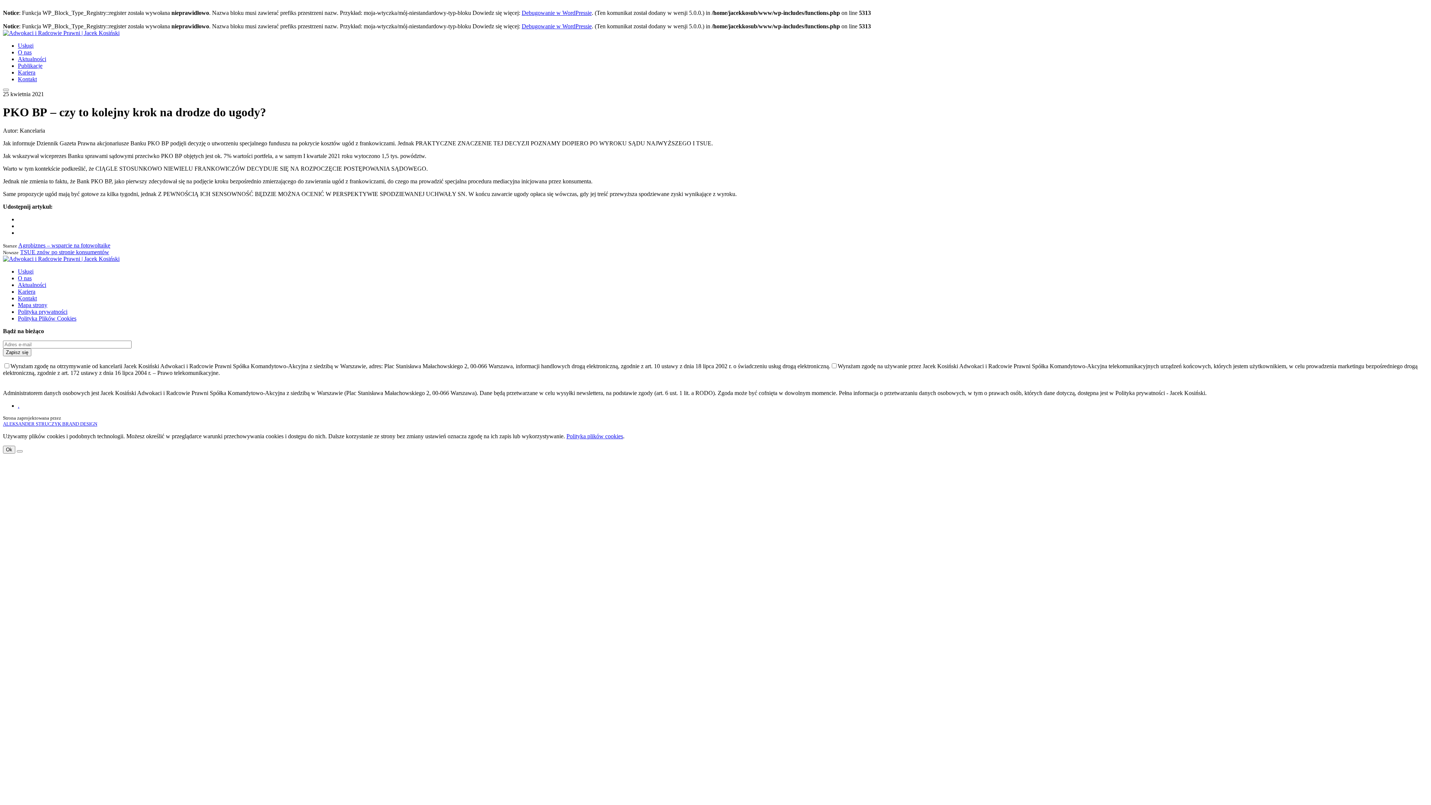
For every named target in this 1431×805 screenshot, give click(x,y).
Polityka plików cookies (594, 436)
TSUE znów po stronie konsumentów (64, 252)
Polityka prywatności (42, 312)
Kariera (26, 72)
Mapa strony (32, 305)
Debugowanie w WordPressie (557, 13)
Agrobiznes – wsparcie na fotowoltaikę (64, 245)
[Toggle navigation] (6, 90)
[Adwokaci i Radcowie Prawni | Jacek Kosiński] (61, 33)
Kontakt (27, 79)
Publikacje (30, 66)
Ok (9, 449)
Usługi (26, 45)
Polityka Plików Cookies (47, 318)
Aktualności (32, 59)
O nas (25, 52)
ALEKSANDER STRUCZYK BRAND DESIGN (50, 424)
